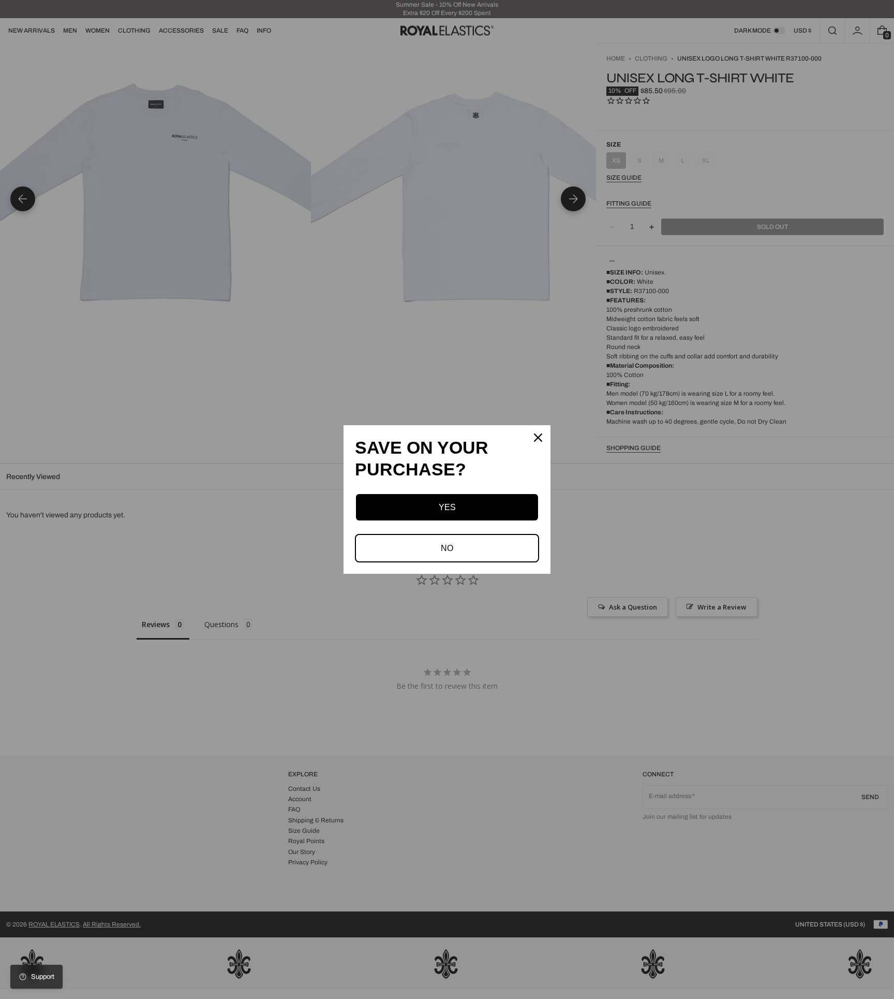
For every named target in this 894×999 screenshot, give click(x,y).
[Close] (538, 437)
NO (447, 548)
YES (447, 507)
